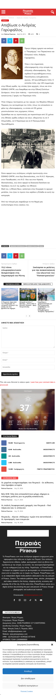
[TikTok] (31, 600)
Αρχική (3, 18)
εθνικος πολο (32, 246)
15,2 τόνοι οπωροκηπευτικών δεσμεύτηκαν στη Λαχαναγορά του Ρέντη (13, 271)
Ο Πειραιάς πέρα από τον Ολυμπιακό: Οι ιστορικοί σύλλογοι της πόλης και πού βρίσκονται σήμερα (9, 305)
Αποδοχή (28, 671)
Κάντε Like (50, 443)
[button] (52, 644)
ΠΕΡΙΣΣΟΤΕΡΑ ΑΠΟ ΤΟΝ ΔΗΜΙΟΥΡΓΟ (37, 284)
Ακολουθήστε (49, 449)
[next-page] (29, 316)
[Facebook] (4, 40)
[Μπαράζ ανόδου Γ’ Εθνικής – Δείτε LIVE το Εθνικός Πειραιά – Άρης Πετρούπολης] (28, 294)
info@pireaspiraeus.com (33, 595)
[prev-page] (26, 316)
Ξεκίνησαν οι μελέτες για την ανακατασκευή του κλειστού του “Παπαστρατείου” (43, 271)
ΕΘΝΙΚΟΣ (11, 18)
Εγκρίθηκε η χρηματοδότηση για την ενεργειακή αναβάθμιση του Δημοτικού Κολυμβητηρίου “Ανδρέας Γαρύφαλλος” (46, 306)
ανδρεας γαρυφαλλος (18, 246)
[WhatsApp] (21, 40)
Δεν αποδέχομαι (28, 678)
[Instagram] (20, 600)
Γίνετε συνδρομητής (46, 469)
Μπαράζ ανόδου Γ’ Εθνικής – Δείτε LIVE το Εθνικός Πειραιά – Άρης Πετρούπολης (28, 304)
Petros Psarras (9, 34)
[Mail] (25, 600)
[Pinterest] (15, 40)
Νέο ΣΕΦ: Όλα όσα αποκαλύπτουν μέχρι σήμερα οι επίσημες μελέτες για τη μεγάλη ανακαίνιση (25, 495)
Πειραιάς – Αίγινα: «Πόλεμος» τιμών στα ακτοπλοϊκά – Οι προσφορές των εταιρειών (27, 517)
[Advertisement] (28, 4)
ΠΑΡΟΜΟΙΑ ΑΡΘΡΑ (12, 284)
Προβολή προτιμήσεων (28, 686)
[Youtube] (41, 600)
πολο (41, 246)
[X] (10, 40)
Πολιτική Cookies (27, 691)
